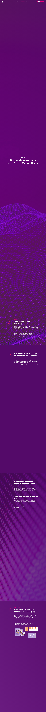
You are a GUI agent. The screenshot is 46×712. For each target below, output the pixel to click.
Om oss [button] (27, 1)
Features (23, 1)
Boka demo (40, 1)
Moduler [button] (17, 1)
